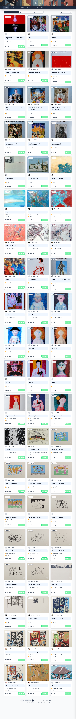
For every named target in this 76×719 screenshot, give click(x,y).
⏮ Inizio (22, 700)
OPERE (6, 7)
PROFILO (36, 7)
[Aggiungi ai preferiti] (24, 31)
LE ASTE (29, 7)
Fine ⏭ (54, 700)
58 (43, 700)
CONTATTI (43, 7)
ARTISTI (13, 7)
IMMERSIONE (20, 7)
